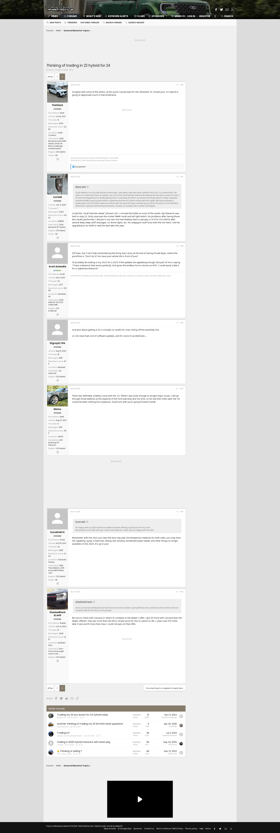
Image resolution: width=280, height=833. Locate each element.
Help (201, 828)
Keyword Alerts (118, 16)
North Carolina (55, 133)
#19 (181, 322)
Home (208, 828)
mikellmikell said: (83, 602)
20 (58, 547)
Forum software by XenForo (70, 826)
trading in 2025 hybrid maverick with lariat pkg (83, 742)
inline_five (172, 753)
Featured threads (89, 22)
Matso (57, 409)
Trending (72, 22)
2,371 (61, 284)
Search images (136, 22)
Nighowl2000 (63, 726)
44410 (60, 436)
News (54, 16)
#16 (181, 84)
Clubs (141, 16)
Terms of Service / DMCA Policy (169, 828)
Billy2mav (61, 717)
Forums (72, 16)
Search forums (114, 22)
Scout (51, 69)
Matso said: (80, 186)
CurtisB (57, 197)
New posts (55, 22)
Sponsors (137, 828)
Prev (51, 76)
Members (180, 16)
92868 (61, 221)
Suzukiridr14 (57, 532)
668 (60, 358)
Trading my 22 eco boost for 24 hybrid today (82, 714)
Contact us (149, 828)
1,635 (61, 550)
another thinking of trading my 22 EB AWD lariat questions (90, 723)
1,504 (61, 123)
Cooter (60, 745)
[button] (157, 16)
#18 (181, 246)
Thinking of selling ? (71, 751)
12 (58, 120)
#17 (181, 176)
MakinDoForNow (170, 735)
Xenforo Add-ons (108, 826)
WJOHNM (173, 726)
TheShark (57, 105)
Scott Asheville (57, 266)
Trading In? (63, 732)
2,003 (61, 212)
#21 (181, 511)
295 (60, 427)
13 (58, 630)
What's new (93, 16)
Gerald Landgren (169, 717)
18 (58, 354)
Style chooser (110, 828)
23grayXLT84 (57, 343)
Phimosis (173, 744)
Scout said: (80, 521)
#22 (181, 591)
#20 (181, 388)
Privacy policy (191, 828)
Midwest (61, 367)
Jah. (59, 754)
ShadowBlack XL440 (57, 614)
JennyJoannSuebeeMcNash (69, 735)
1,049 (61, 633)
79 (58, 281)
